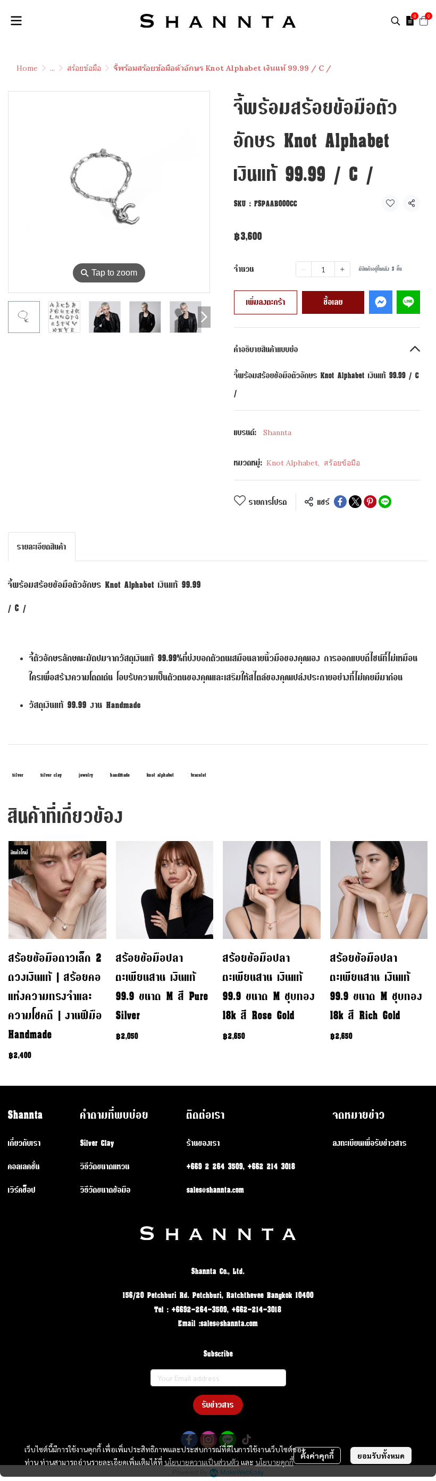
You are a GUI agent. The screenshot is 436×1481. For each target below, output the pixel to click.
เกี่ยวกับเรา (24, 1143)
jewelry (86, 775)
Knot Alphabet (293, 463)
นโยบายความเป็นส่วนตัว (201, 1462)
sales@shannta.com (215, 1190)
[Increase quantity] (342, 269)
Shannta (277, 432)
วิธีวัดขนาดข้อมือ (105, 1190)
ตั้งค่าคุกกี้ (317, 1455)
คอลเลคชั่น (24, 1166)
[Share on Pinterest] (370, 501)
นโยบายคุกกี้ (274, 1462)
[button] (395, 20)
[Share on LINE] (385, 501)
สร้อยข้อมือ (84, 68)
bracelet (198, 775)
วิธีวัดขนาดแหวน (105, 1166)
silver (17, 775)
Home (27, 68)
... (52, 68)
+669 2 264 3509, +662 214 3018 (241, 1166)
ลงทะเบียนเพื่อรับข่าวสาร (370, 1143)
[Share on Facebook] (340, 501)
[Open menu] (16, 20)
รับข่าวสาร (218, 1405)
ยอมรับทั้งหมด (381, 1455)
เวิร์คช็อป (22, 1190)
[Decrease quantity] (303, 269)
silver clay (51, 775)
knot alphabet (160, 775)
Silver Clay (97, 1143)
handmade (120, 775)
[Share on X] (355, 501)
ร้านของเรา (203, 1143)
